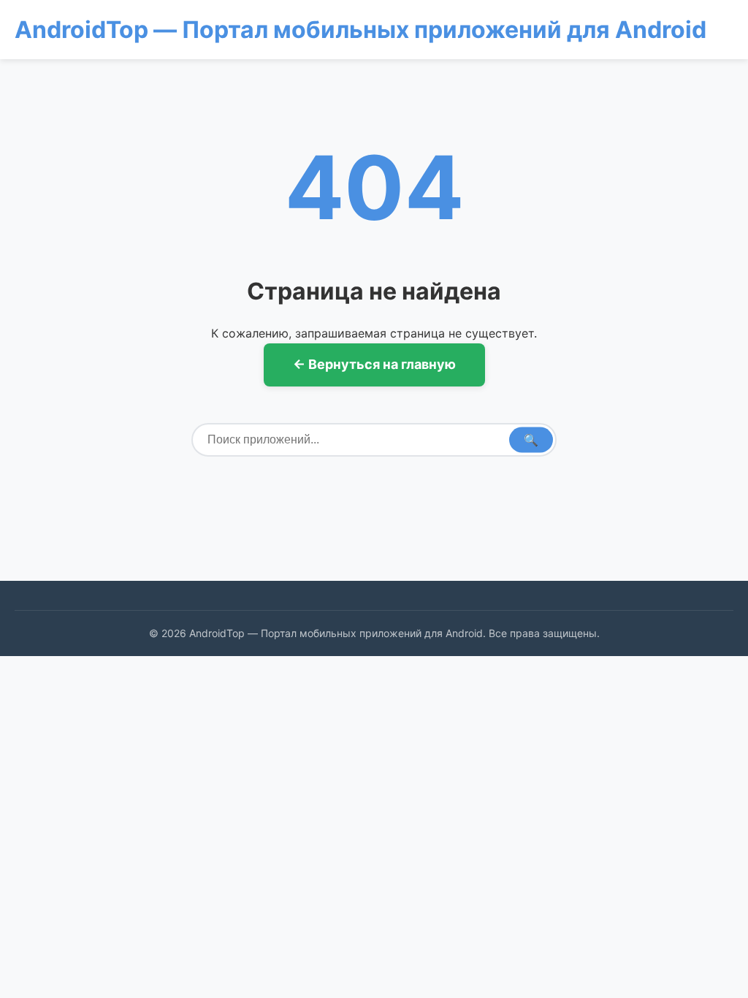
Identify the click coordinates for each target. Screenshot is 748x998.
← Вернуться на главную (374, 364)
